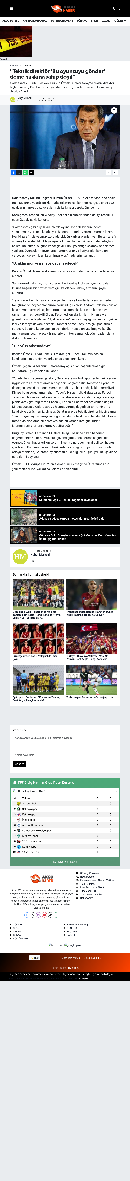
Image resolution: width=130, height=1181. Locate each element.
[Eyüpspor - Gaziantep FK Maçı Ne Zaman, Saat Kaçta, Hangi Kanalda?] (38, 679)
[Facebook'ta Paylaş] (13, 172)
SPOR (94, 21)
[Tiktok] (50, 915)
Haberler (15, 65)
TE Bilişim (73, 967)
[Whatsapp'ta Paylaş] (25, 172)
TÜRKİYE (82, 21)
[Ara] (118, 8)
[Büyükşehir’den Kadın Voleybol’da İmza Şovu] (38, 638)
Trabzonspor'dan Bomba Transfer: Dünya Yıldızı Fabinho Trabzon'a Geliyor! (89, 613)
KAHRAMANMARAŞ (35, 21)
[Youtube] (44, 915)
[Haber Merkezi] (20, 556)
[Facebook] (26, 915)
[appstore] (56, 945)
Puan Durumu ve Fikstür (92, 887)
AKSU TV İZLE (10, 21)
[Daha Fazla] (31, 172)
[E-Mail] (33, 561)
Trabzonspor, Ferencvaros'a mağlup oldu (89, 697)
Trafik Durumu (87, 883)
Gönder (19, 763)
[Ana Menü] (11, 8)
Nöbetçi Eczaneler (90, 873)
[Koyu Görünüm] (114, 8)
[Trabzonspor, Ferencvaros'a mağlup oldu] (91, 679)
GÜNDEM (120, 21)
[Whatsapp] (56, 915)
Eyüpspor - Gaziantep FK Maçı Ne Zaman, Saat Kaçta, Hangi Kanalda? (36, 699)
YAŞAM (106, 21)
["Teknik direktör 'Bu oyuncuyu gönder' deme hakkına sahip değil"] (65, 137)
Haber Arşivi (86, 898)
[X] (32, 915)
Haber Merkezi (40, 554)
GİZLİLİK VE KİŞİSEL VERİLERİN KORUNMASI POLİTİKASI (42, 978)
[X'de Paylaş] (19, 172)
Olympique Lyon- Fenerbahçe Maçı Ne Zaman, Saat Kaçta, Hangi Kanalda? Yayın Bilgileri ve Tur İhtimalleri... (37, 614)
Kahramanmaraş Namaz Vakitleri (97, 880)
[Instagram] (38, 915)
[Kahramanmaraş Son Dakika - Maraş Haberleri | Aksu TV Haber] (63, 8)
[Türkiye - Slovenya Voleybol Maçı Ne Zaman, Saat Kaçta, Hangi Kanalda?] (91, 638)
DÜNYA (17, 935)
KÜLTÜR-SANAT (21, 938)
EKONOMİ (72, 931)
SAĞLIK (71, 935)
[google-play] (73, 945)
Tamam (83, 978)
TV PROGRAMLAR (62, 21)
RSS (36, 958)
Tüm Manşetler (88, 890)
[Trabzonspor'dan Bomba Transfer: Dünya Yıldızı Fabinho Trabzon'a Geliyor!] (91, 594)
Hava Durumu (87, 876)
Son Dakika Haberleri (91, 894)
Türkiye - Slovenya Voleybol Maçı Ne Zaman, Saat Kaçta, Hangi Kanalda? (87, 658)
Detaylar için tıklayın (65, 861)
